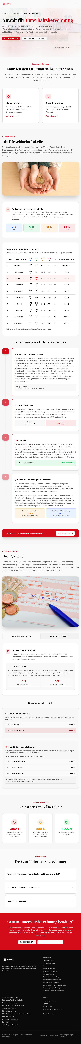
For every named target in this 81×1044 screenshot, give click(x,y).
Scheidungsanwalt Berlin (10, 997)
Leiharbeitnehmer (48, 974)
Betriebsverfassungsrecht (51, 982)
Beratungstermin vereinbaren (34, 38)
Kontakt (46, 997)
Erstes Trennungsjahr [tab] (23, 636)
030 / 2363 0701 (12, 38)
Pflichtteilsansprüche (9, 1011)
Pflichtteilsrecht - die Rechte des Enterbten (16, 1014)
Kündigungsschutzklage (50, 971)
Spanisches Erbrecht (9, 1008)
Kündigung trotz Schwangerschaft (54, 988)
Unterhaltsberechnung (9, 1003)
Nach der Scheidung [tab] (60, 636)
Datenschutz (54, 1036)
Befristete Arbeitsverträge (51, 977)
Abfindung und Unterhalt (10, 1025)
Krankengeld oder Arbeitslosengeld (54, 985)
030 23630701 (47, 1007)
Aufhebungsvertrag (49, 963)
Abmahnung (47, 966)
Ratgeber (5, 1022)
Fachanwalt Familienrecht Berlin (12, 1000)
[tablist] (40, 636)
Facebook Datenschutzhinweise (53, 990)
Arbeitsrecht (47, 957)
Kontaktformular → (49, 1014)
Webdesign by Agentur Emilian (67, 1036)
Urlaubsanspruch (48, 960)
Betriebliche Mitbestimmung (52, 979)
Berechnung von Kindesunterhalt (13, 1005)
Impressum (43, 1036)
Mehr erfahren (11, 116)
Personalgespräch (49, 968)
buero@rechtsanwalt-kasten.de (53, 1009)
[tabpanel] (40, 669)
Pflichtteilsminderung (9, 1016)
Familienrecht (16, 13)
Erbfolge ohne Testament (10, 1019)
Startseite (5, 13)
